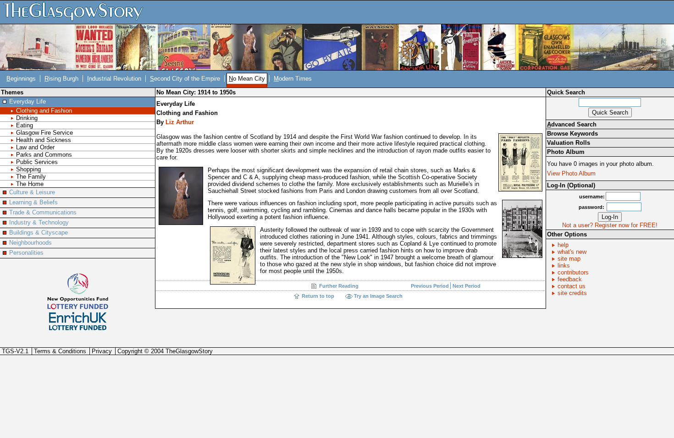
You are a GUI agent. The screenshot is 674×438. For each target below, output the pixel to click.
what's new (572, 251)
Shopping (28, 169)
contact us (572, 286)
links (564, 265)
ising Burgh (61, 78)
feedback (570, 279)
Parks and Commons (44, 154)
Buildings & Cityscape (38, 232)
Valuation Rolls (568, 142)
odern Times (293, 78)
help (563, 244)
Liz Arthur (180, 122)
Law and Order (35, 147)
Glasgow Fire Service (44, 132)
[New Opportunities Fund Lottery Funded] (77, 291)
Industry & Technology (39, 222)
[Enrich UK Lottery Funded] (77, 322)
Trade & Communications (43, 212)
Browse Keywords (572, 133)
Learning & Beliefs (33, 202)
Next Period (467, 286)
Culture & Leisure (32, 192)
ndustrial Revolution (114, 78)
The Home (30, 184)
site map (569, 258)
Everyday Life (27, 101)
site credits (572, 293)
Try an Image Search (378, 296)
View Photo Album (571, 173)
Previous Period (430, 286)
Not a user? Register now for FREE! (609, 225)
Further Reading (339, 286)
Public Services (37, 162)
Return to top (318, 296)
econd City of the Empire (185, 78)
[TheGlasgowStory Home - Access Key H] (76, 12)
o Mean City (247, 78)
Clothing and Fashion (44, 110)
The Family (31, 176)
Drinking (27, 118)
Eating (24, 125)
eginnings (21, 78)
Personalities (26, 252)
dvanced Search (572, 124)
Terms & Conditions (60, 351)
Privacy (102, 351)
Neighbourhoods (30, 242)
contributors (573, 272)
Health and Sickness (43, 140)
